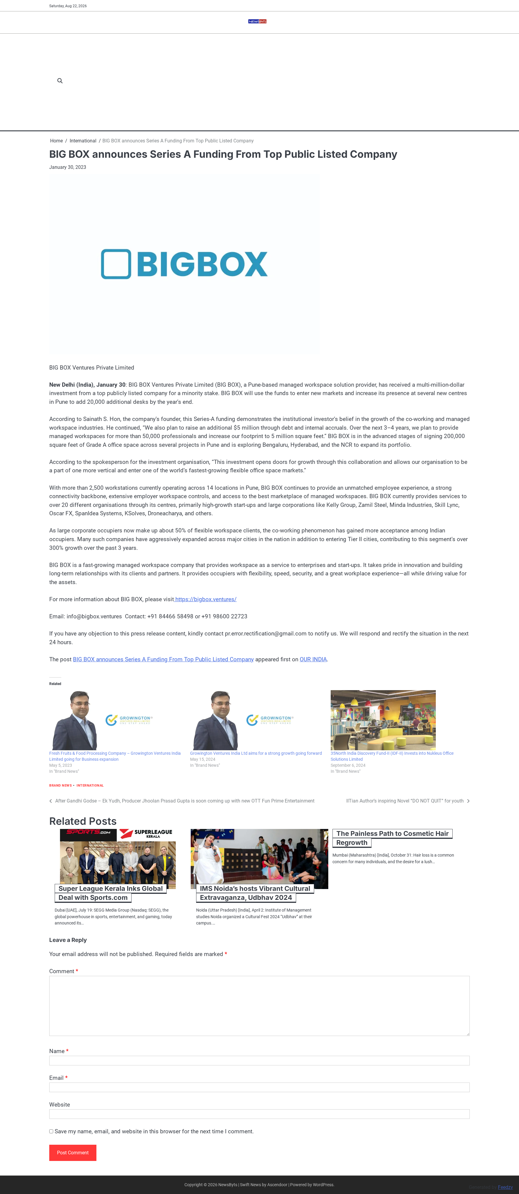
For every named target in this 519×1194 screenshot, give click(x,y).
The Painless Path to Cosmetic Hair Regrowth (392, 838)
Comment (63, 971)
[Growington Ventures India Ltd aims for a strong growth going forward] (257, 720)
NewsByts (227, 1184)
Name (58, 1051)
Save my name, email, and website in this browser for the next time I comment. (154, 1131)
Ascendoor (277, 1184)
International (90, 785)
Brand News (60, 785)
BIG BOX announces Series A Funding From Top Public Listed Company (163, 659)
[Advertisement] (269, 81)
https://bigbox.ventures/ (205, 599)
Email (58, 1077)
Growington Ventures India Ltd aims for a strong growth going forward (256, 753)
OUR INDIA (313, 659)
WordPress (323, 1184)
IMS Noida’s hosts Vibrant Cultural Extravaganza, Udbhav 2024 (255, 893)
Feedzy (505, 1187)
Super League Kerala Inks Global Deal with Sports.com (111, 893)
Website (59, 1104)
